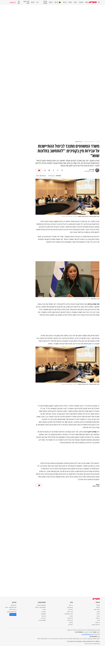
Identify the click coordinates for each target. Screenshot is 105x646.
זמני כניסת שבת (26, 2)
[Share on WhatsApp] (49, 170)
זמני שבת (43, 618)
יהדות (98, 620)
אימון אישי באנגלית (41, 605)
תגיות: (97, 484)
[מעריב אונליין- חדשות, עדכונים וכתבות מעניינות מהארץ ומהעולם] (93, 2)
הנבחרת (81, 2)
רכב (37, 2)
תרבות (64, 2)
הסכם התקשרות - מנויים (10, 607)
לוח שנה (18, 2)
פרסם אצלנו (70, 607)
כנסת (94, 486)
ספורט (70, 2)
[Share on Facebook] (57, 170)
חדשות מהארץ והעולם (89, 141)
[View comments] (39, 170)
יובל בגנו (91, 169)
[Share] (62, 170)
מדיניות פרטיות (12, 609)
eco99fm (43, 614)
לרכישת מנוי (13, 2)
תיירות (32, 2)
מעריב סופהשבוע (69, 614)
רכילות (56, 2)
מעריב (98, 141)
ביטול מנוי (70, 624)
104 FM (44, 616)
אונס (98, 486)
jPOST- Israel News (40, 607)
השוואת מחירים (42, 620)
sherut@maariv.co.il (88, 634)
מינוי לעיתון (70, 618)
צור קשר (71, 605)
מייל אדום (70, 609)
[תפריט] (99, 2)
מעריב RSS (70, 611)
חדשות (87, 2)
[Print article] (44, 170)
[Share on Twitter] (53, 170)
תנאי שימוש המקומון (11, 611)
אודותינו (71, 622)
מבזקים (98, 607)
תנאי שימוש (13, 605)
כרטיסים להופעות (96, 624)
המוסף (71, 616)
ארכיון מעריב (70, 620)
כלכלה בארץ (97, 609)
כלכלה (75, 2)
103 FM (44, 611)
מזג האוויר (97, 622)
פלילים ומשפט (45, 2)
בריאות (51, 2)
